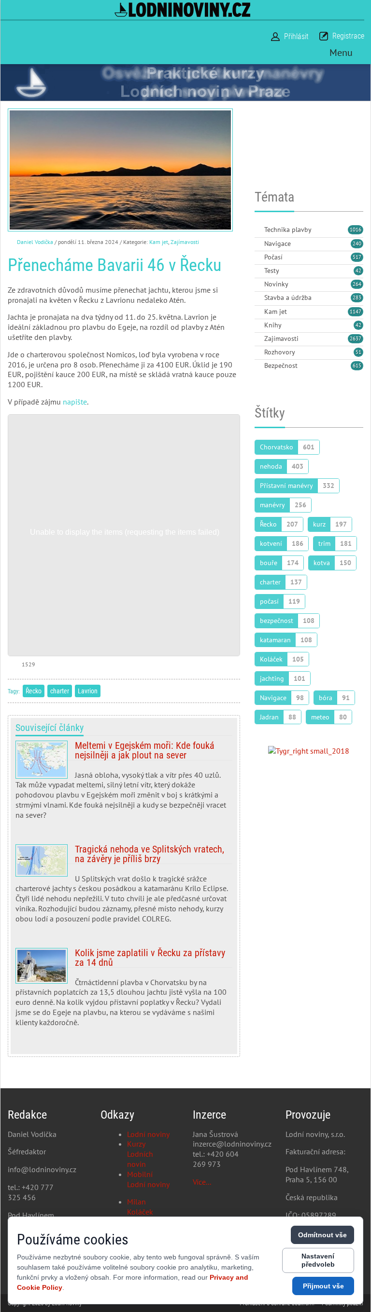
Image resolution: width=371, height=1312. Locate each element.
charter (59, 691)
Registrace (348, 36)
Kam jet (158, 241)
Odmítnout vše (322, 1235)
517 (357, 257)
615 (357, 365)
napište (75, 401)
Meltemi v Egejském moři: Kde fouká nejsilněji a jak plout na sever (123, 784)
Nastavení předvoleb (318, 1260)
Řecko (34, 691)
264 (357, 284)
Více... (202, 1182)
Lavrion (88, 691)
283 (357, 297)
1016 (355, 229)
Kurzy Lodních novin (140, 1154)
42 (358, 270)
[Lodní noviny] (182, 9)
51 (358, 352)
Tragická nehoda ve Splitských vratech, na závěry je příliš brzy (123, 887)
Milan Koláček (140, 1207)
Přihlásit (296, 36)
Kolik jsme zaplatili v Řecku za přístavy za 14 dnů (123, 991)
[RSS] (258, 230)
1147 (355, 311)
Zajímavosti (185, 241)
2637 (355, 338)
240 (357, 243)
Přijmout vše (323, 1286)
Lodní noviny (148, 1134)
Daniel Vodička (35, 241)
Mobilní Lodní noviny (148, 1179)
